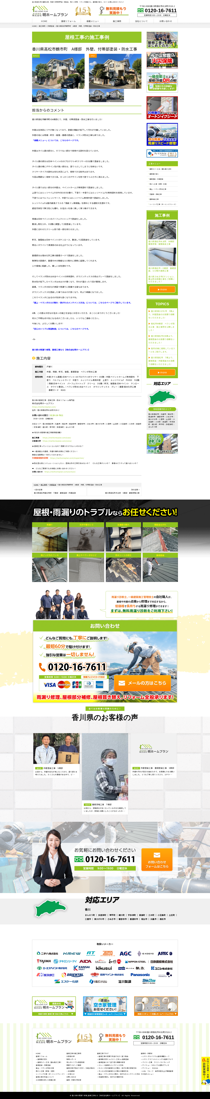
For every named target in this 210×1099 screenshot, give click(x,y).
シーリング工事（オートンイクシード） (163, 204)
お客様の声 (70, 1056)
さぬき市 (111, 919)
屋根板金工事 (154, 199)
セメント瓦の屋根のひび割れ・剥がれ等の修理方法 (117, 1068)
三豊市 (88, 919)
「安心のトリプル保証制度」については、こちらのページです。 (61, 328)
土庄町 (172, 915)
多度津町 (102, 915)
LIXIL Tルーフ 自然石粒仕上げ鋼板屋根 (157, 1071)
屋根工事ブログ (103, 1054)
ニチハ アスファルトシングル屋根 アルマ (157, 1059)
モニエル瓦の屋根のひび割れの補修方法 (113, 1071)
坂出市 (144, 919)
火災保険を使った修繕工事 (46, 1080)
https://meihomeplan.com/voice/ (57, 441)
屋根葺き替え (154, 174)
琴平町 (112, 915)
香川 (87, 909)
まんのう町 (90, 915)
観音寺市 (123, 919)
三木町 (151, 915)
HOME (44, 21)
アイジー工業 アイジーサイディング (156, 1062)
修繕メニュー (93, 21)
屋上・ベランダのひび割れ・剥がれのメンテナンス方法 (119, 1074)
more (163, 289)
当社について (141, 21)
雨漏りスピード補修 (73, 1065)
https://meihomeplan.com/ (44, 407)
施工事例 (117, 21)
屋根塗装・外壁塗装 (156, 179)
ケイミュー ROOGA (150, 1068)
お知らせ (71, 1074)
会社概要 (71, 1071)
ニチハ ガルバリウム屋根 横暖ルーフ (155, 1056)
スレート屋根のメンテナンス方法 (111, 1065)
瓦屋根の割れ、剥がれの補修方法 (111, 1077)
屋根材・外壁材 (146, 1054)
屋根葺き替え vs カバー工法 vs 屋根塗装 (114, 1059)
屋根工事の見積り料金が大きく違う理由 (113, 1056)
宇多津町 (132, 915)
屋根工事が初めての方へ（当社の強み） (81, 1068)
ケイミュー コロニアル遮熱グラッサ (155, 1065)
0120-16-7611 (161, 10)
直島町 (142, 915)
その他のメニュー (147, 1074)
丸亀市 (153, 919)
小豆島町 (162, 915)
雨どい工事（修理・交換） (159, 184)
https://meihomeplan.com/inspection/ (67, 458)
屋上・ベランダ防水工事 (158, 189)
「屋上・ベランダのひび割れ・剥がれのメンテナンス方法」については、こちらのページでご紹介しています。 (82, 302)
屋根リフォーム (68, 21)
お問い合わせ (165, 21)
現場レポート (71, 1059)
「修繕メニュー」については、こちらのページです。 (56, 140)
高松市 (163, 919)
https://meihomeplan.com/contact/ (60, 471)
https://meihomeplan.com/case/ (57, 437)
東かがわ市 (99, 919)
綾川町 (122, 915)
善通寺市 (134, 919)
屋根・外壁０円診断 (73, 1080)
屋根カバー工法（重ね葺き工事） (161, 169)
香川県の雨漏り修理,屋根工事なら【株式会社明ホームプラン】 (96, 1095)
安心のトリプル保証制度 (75, 1062)
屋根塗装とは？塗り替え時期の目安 (112, 1062)
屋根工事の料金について (45, 1077)
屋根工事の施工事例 (73, 1054)
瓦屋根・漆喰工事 (156, 194)
